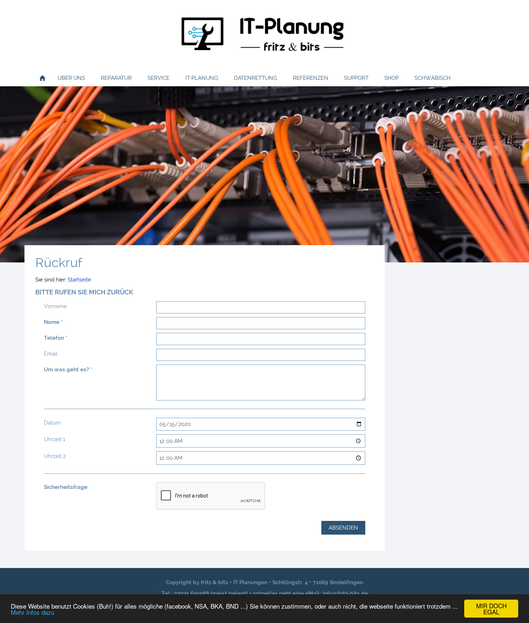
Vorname (55, 306)
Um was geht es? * (68, 369)
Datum (52, 423)
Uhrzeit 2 (55, 456)
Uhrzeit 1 (54, 439)
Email (51, 354)
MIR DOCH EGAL (491, 608)
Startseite (79, 279)
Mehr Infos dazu (32, 612)
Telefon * (55, 338)
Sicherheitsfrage (65, 487)
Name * (53, 322)
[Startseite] (42, 78)
